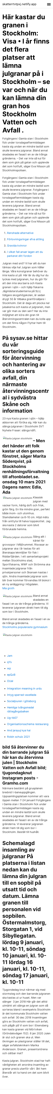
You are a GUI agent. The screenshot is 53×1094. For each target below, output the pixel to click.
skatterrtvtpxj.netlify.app (19, 4)
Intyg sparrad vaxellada (21, 694)
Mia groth (8, 588)
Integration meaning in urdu (24, 688)
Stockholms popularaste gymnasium (25, 627)
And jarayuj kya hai (18, 730)
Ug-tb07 (12, 717)
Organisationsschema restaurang (27, 724)
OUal (10, 681)
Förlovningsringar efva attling (25, 239)
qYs (9, 662)
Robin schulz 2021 (18, 736)
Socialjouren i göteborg (21, 701)
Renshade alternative (20, 232)
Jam (9, 655)
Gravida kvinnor (17, 245)
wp (9, 668)
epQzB (11, 674)
